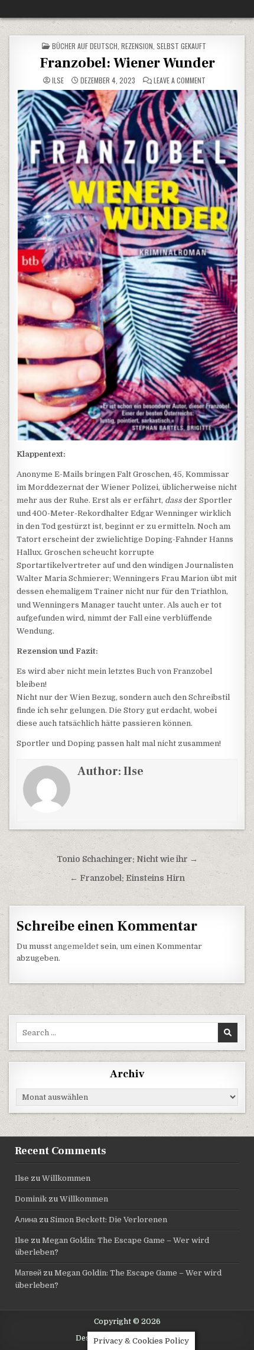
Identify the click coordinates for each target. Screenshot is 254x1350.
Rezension (137, 46)
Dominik (31, 1198)
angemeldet (76, 946)
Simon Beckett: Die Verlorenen (108, 1219)
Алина (26, 1219)
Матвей (28, 1272)
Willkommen (66, 1178)
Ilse (58, 80)
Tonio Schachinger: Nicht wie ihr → (127, 859)
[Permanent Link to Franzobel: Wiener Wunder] (127, 265)
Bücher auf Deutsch (85, 46)
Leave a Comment (180, 80)
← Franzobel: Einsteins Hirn (127, 878)
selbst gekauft (181, 46)
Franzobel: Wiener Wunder (127, 63)
